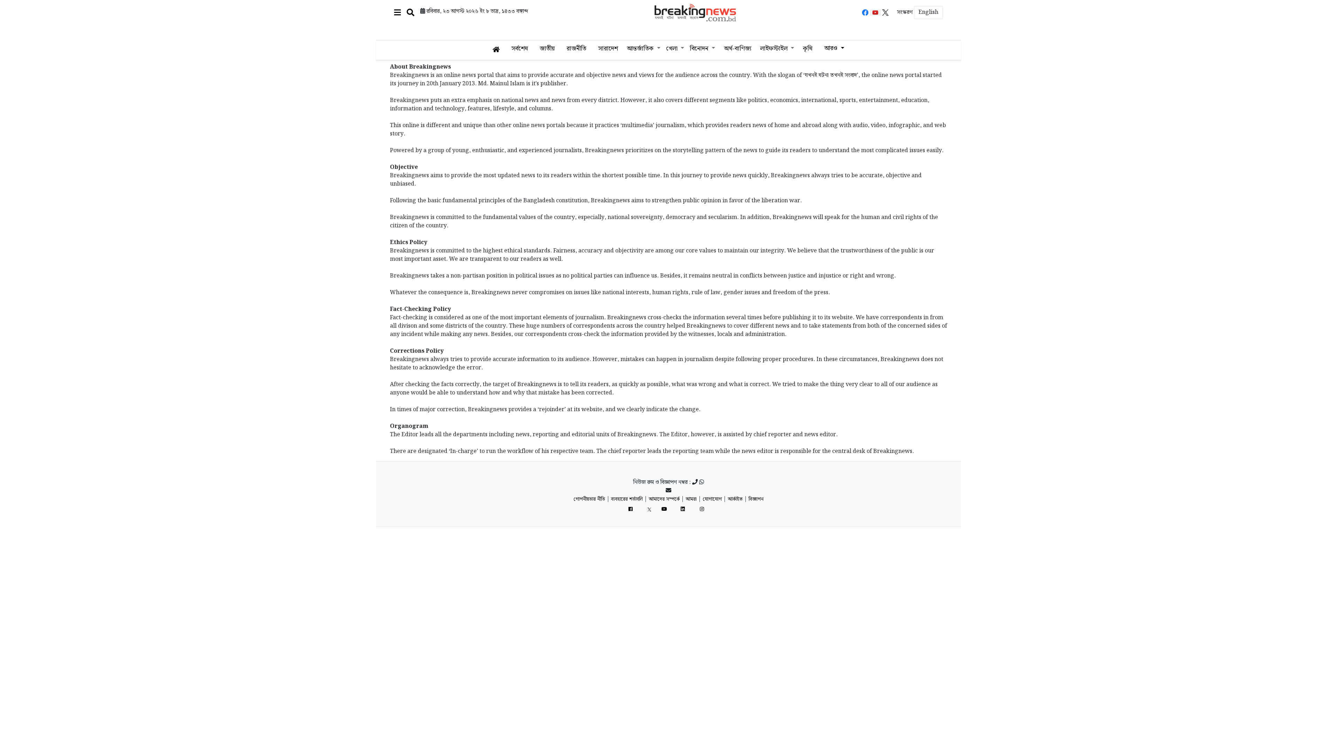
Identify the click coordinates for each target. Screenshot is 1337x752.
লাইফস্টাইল (774, 49)
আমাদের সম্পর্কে (664, 499)
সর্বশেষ (519, 49)
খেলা (672, 49)
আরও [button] (831, 48)
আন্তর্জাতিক (641, 49)
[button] (397, 13)
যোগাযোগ (712, 499)
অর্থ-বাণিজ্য (737, 49)
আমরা (691, 499)
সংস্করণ (905, 12)
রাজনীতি (576, 49)
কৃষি (807, 49)
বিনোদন (700, 49)
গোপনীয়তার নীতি (589, 499)
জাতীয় (547, 49)
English (928, 12)
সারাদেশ (608, 49)
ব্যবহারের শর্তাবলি (627, 499)
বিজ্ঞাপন (756, 499)
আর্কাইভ (735, 499)
